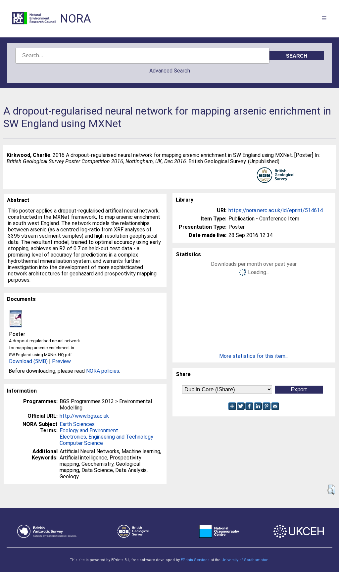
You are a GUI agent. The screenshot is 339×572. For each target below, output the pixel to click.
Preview (61, 361)
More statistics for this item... (253, 356)
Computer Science (81, 443)
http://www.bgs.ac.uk (84, 416)
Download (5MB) (28, 361)
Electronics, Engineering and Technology (106, 437)
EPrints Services (195, 560)
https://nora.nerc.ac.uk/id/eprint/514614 (275, 210)
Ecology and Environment (89, 430)
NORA (75, 18)
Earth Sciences (77, 424)
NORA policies (102, 371)
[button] (331, 490)
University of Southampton (244, 560)
